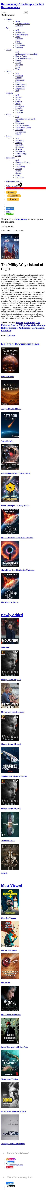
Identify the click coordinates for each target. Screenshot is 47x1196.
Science (9, 136)
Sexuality (19, 108)
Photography (20, 45)
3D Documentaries (22, 24)
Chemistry (19, 145)
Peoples (18, 60)
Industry (18, 169)
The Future (19, 177)
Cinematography (21, 34)
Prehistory (19, 76)
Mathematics (20, 151)
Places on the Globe (23, 127)
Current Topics (21, 56)
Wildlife (18, 134)
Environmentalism (22, 125)
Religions (19, 65)
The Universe (20, 132)
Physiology (19, 106)
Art (7, 28)
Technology (10, 158)
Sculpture (19, 47)
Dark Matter (38, 328)
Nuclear (18, 173)
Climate (18, 121)
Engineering (20, 166)
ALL (17, 30)
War (17, 91)
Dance (17, 37)
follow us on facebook (14, 181)
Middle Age (19, 80)
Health (17, 104)
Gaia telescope (38, 325)
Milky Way (24, 325)
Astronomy (19, 140)
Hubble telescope (9, 328)
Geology (18, 149)
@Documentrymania (15, 1165)
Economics (19, 147)
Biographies (20, 89)
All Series (19, 26)
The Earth (19, 130)
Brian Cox (6, 330)
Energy (18, 164)
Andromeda (24, 328)
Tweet (8, 212)
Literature (19, 39)
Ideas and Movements (23, 58)
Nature (8, 115)
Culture (8, 50)
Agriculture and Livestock (25, 119)
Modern (18, 82)
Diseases (18, 97)
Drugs (17, 99)
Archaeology (20, 86)
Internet (18, 171)
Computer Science (22, 162)
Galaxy (14, 325)
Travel (17, 69)
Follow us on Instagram (15, 188)
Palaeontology (20, 153)
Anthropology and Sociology (26, 54)
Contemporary (20, 84)
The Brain (19, 110)
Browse (9, 19)
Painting (18, 43)
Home (17, 21)
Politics (18, 63)
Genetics (18, 102)
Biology (18, 143)
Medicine (9, 93)
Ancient (18, 78)
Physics (18, 156)
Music (17, 41)
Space (17, 175)
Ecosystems (19, 123)
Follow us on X (12, 186)
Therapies (19, 112)
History (8, 71)
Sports (17, 67)
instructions (21, 219)
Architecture (20, 32)
